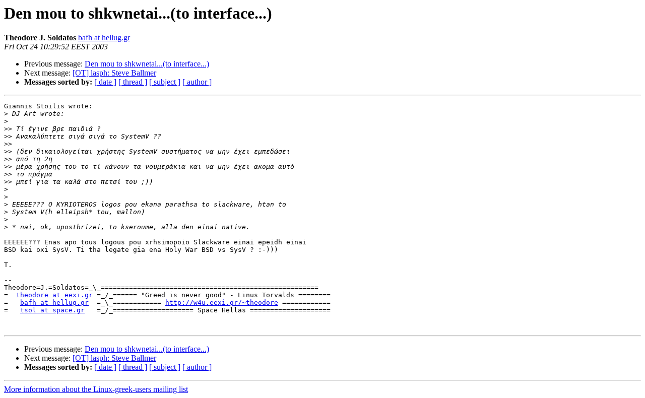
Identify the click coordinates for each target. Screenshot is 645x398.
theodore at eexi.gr (54, 295)
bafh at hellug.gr (104, 37)
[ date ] (105, 82)
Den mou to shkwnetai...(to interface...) (147, 63)
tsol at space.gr (52, 310)
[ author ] (197, 82)
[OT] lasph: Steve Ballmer (114, 73)
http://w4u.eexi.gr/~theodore (221, 302)
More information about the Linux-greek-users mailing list (96, 389)
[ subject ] (164, 82)
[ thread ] (132, 82)
